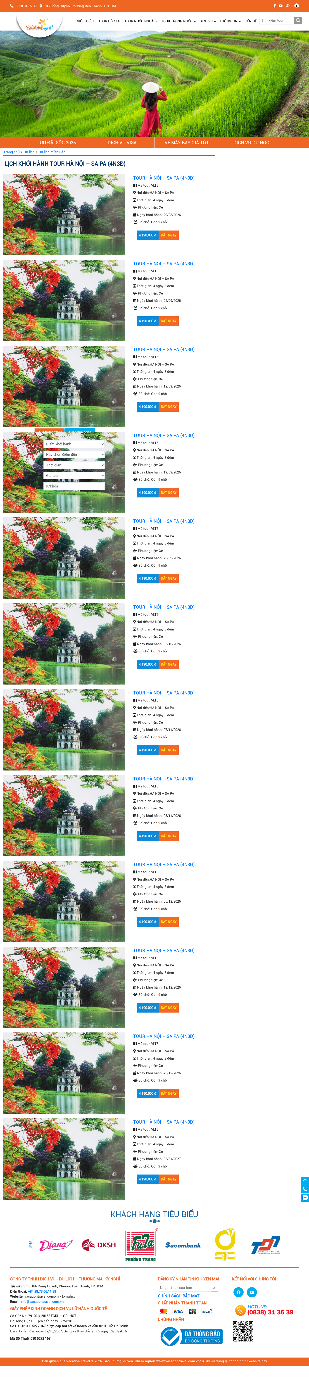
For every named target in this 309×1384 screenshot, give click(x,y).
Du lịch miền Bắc (51, 152)
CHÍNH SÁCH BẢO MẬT (179, 1296)
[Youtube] (279, 6)
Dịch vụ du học (251, 142)
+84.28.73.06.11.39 (42, 1291)
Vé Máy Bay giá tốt (187, 142)
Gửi (214, 1288)
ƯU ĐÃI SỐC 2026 (58, 142)
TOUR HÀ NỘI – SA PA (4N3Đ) (164, 178)
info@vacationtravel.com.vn (42, 1302)
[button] (23, 84)
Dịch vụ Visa (122, 142)
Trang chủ (11, 152)
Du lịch (29, 152)
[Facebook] (273, 6)
